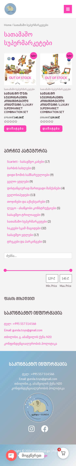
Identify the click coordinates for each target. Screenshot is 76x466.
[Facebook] (44, 428)
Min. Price (51, 285)
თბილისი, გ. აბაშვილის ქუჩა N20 (27, 337)
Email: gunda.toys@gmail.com (23, 330)
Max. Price (65, 285)
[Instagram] (31, 428)
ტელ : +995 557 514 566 (20, 323)
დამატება (15, 128)
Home (7, 25)
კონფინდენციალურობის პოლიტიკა (30, 343)
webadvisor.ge (38, 455)
